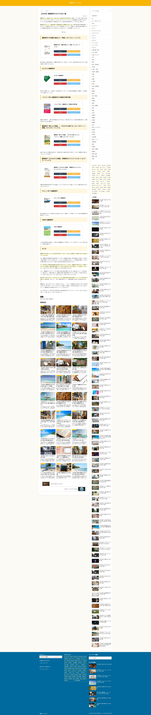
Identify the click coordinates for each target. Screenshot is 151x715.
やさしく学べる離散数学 (60, 198)
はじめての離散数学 (58, 75)
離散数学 (51, 298)
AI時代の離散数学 (58, 227)
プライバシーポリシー (44, 669)
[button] (110, 11)
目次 (63, 32)
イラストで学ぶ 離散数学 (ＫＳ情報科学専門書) (65, 104)
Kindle (60, 51)
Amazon (73, 51)
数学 (42, 296)
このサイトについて (44, 663)
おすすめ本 (43, 298)
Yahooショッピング (73, 54)
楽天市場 (60, 54)
